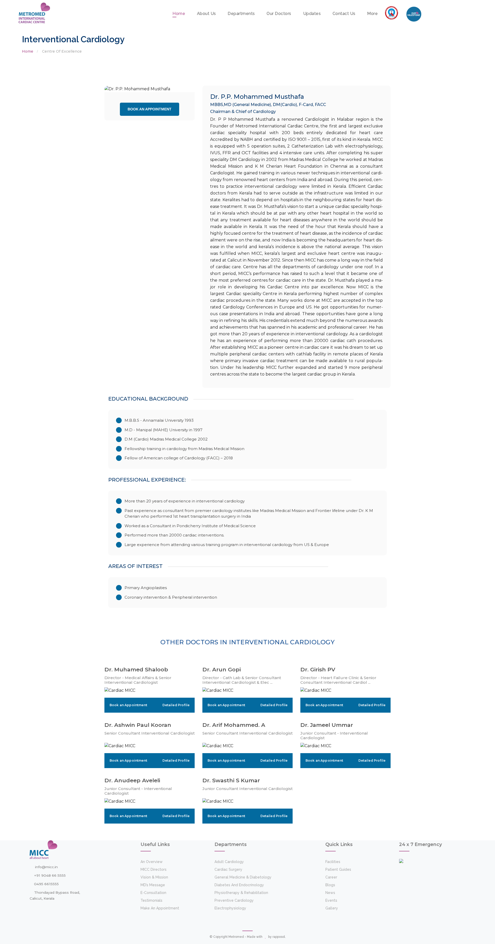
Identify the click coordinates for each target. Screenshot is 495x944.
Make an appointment (160, 908)
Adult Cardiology (229, 862)
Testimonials (151, 900)
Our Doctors (279, 13)
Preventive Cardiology (234, 900)
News (330, 893)
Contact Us (344, 13)
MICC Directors (154, 869)
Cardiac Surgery (228, 869)
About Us (206, 13)
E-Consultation (153, 893)
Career (331, 877)
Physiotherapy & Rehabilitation (241, 893)
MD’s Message (153, 885)
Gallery (331, 908)
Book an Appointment (149, 109)
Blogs (330, 885)
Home (178, 13)
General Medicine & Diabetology (242, 877)
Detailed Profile (175, 705)
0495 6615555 (46, 884)
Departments (241, 13)
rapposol (279, 937)
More (372, 13)
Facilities (332, 862)
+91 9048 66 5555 (50, 875)
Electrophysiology (230, 908)
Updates (312, 13)
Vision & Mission (154, 877)
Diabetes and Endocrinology (239, 885)
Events (331, 900)
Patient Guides (338, 869)
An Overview (152, 862)
